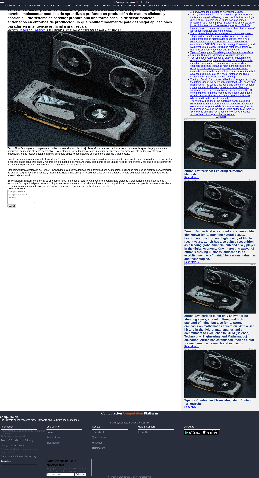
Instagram (100, 437)
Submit (12, 206)
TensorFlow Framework (32, 29)
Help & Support (146, 426)
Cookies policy (16, 445)
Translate (6, 461)
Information (7, 426)
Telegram (100, 447)
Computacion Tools (131, 2)
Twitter (98, 442)
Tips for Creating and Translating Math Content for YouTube (221, 52)
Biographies (53, 442)
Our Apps (189, 426)
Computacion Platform (129, 413)
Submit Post (53, 437)
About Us (143, 432)
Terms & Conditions (12, 440)
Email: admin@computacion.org (18, 456)
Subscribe (80, 474)
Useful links (53, 426)
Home (49, 432)
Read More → (191, 177)
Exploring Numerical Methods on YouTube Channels (218, 55)
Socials (96, 426)
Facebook (99, 432)
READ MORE (220, 117)
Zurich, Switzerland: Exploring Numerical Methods (217, 12)
